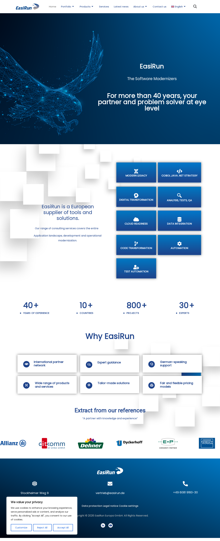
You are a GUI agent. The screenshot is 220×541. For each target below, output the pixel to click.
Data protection (92, 506)
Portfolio (66, 6)
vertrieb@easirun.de (110, 493)
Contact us (159, 6)
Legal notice (110, 506)
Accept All (63, 527)
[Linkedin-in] (103, 525)
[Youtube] (110, 525)
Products (85, 6)
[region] (41, 516)
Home (52, 6)
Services (104, 6)
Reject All (42, 527)
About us (138, 6)
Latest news (121, 6)
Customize (21, 527)
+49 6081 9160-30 (185, 492)
